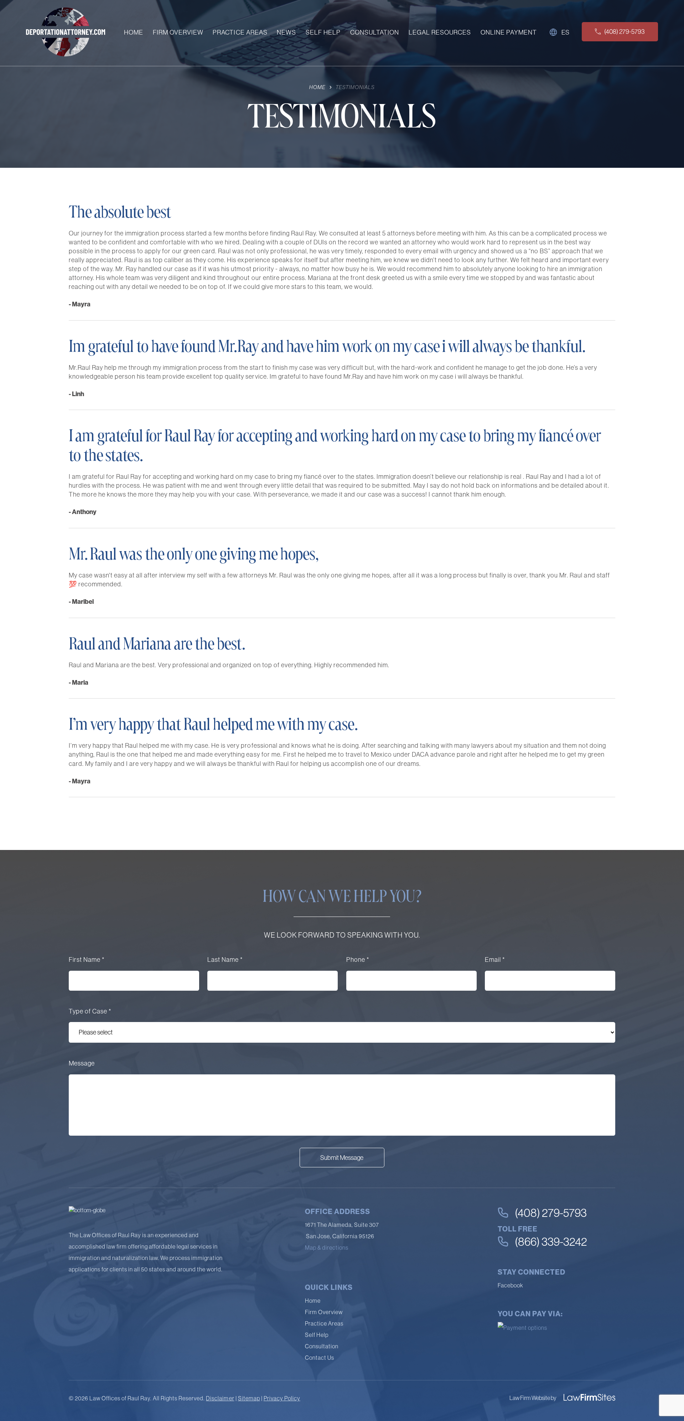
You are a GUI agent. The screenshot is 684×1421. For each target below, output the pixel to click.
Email (495, 959)
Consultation (374, 33)
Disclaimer (220, 1398)
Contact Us (319, 1357)
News (286, 33)
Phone (357, 959)
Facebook (510, 1285)
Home (133, 33)
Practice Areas (240, 33)
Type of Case (90, 1011)
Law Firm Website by (532, 1397)
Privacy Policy (282, 1398)
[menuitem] (133, 34)
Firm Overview (178, 33)
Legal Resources (440, 33)
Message (82, 1063)
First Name (86, 959)
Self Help (323, 33)
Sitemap (249, 1398)
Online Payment (509, 33)
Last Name (225, 959)
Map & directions (326, 1247)
